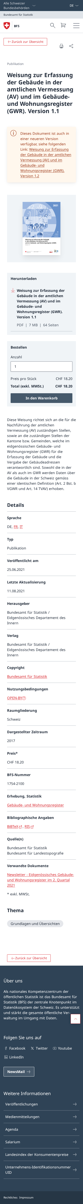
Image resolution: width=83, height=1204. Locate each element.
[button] (75, 1019)
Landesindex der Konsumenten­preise (36, 1154)
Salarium (12, 1141)
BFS (16, 26)
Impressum (26, 1197)
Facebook (17, 1048)
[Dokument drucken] (61, 46)
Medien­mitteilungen (22, 1116)
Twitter (42, 1048)
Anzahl (16, 357)
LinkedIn (16, 1057)
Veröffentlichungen (21, 1104)
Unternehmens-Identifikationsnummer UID (38, 1170)
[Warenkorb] (63, 25)
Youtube (65, 1048)
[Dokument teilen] (71, 46)
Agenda (11, 1129)
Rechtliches (10, 1197)
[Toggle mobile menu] (76, 25)
